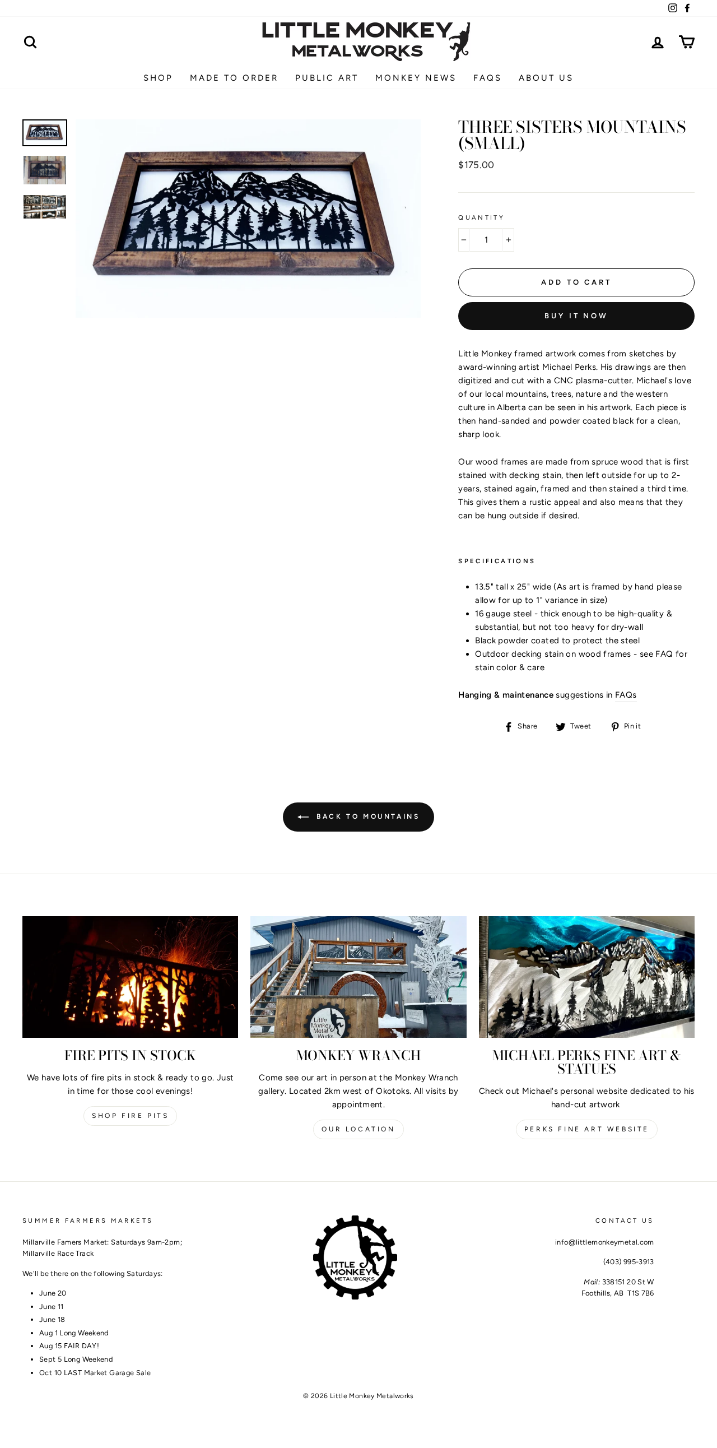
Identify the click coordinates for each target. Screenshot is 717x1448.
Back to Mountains (366, 816)
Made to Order (234, 78)
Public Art (326, 78)
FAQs (626, 695)
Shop (158, 78)
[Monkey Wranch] (358, 977)
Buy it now (576, 316)
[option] (248, 218)
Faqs (487, 78)
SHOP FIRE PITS (130, 1116)
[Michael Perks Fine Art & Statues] (587, 977)
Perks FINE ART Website (586, 1129)
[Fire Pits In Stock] (130, 977)
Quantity (481, 217)
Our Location (358, 1129)
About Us (546, 78)
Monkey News (416, 78)
